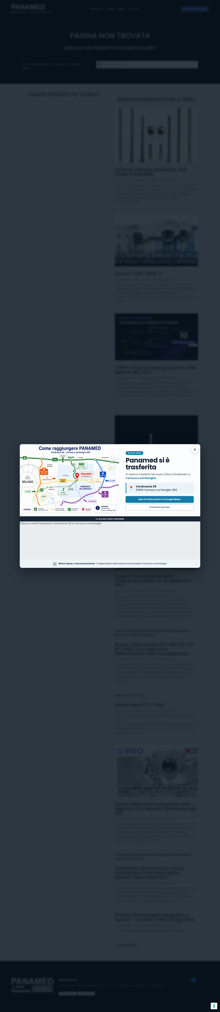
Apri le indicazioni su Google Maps (159, 499)
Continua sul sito (159, 507)
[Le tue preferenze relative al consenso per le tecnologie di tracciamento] (214, 1006)
